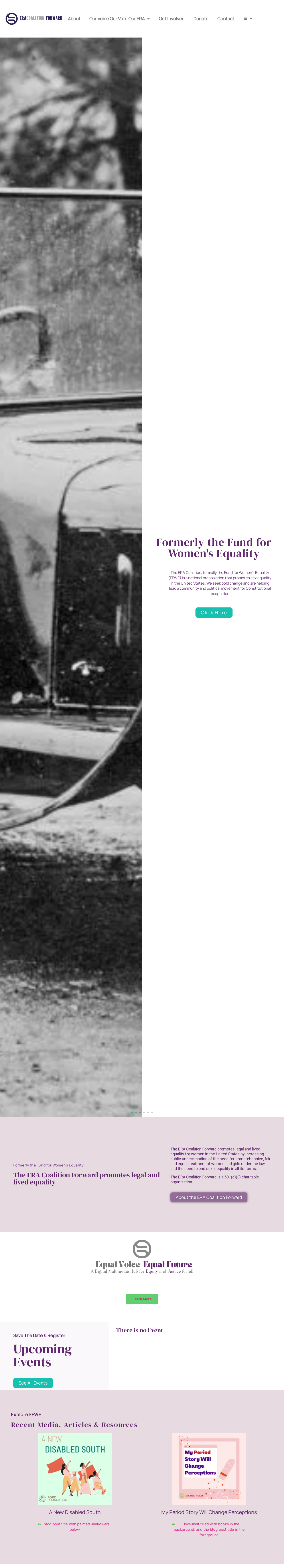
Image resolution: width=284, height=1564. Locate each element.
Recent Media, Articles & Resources (74, 1425)
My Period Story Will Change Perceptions (209, 1512)
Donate (201, 19)
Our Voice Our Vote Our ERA (117, 19)
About (74, 19)
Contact (225, 19)
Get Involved (172, 19)
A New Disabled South (75, 1512)
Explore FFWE (26, 1414)
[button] (132, 1112)
